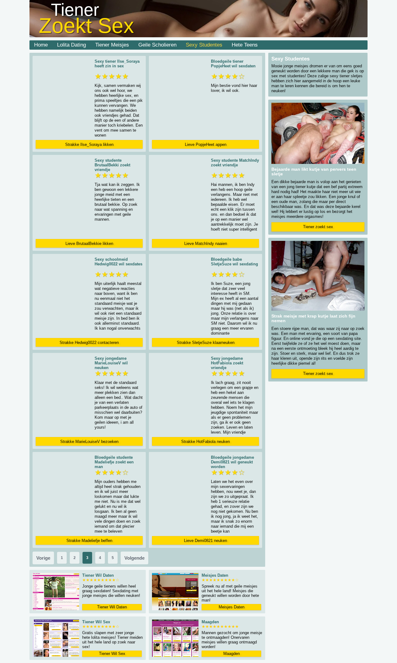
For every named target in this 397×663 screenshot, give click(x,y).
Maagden (231, 653)
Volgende (134, 558)
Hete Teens (245, 45)
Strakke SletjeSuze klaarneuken (205, 342)
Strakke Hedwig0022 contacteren (89, 342)
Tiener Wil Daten (112, 607)
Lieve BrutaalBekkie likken (89, 243)
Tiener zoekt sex (318, 226)
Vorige (43, 558)
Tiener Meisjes (112, 45)
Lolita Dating (71, 45)
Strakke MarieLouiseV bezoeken (89, 441)
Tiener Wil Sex (112, 653)
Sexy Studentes (204, 45)
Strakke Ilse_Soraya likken (89, 144)
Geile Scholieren (157, 45)
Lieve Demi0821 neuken (205, 540)
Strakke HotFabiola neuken (205, 441)
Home (41, 45)
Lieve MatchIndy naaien (205, 243)
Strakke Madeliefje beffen (89, 540)
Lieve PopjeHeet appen (205, 144)
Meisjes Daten (231, 607)
